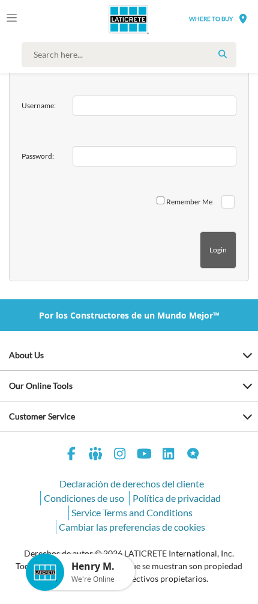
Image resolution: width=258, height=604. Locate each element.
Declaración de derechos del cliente (131, 483)
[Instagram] (120, 455)
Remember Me (189, 201)
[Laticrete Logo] (111, 19)
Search (222, 54)
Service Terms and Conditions (132, 512)
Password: (38, 155)
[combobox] (132, 54)
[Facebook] (71, 455)
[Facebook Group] (96, 455)
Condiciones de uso (84, 498)
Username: (39, 105)
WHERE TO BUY (211, 18)
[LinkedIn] (168, 455)
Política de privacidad (177, 498)
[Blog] (193, 455)
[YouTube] (144, 455)
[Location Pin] (243, 18)
